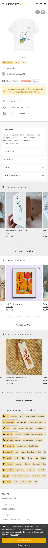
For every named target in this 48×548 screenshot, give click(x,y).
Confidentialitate (23, 519)
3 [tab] (21, 243)
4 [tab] (24, 243)
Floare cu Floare (11, 380)
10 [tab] (22, 316)
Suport (4, 509)
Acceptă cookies (24, 540)
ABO (7, 233)
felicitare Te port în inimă (17, 230)
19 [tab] (43, 316)
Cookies (13, 519)
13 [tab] (29, 316)
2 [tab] (24, 57)
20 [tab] (45, 316)
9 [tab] (20, 316)
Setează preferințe (24, 545)
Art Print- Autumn (14, 304)
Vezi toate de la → (24, 251)
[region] (24, 417)
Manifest (5, 498)
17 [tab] (38, 316)
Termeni (5, 519)
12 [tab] (27, 316)
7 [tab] (30, 243)
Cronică (13, 498)
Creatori (11, 509)
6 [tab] (28, 243)
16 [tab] (36, 316)
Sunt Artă (9, 307)
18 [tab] (40, 316)
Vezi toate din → (24, 325)
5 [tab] (26, 243)
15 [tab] (34, 316)
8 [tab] (18, 316)
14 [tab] (31, 316)
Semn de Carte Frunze (16, 378)
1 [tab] (22, 57)
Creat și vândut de (16, 74)
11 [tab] (25, 316)
